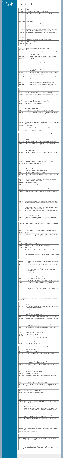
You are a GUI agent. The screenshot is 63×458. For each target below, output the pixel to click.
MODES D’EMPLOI (5, 43)
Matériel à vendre (6, 37)
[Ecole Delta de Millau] (9, 3)
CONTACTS (4, 41)
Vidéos (4, 35)
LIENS (4, 39)
